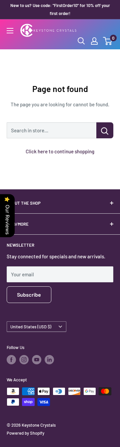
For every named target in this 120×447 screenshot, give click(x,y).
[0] (108, 41)
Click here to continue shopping (60, 151)
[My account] (94, 41)
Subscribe (29, 294)
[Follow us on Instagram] (24, 359)
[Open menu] (10, 30)
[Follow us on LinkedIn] (49, 359)
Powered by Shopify (25, 433)
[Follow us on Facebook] (11, 359)
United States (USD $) (30, 326)
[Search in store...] (104, 130)
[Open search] (81, 41)
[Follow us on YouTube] (36, 359)
